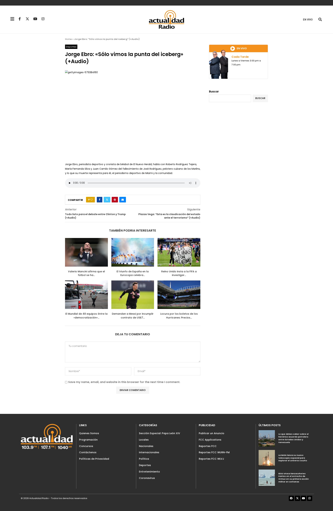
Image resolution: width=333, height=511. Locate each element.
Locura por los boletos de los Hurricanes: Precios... (179, 315)
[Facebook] (291, 498)
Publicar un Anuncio (211, 433)
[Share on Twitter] (107, 199)
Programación (88, 439)
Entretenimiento (149, 471)
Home (68, 39)
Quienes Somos (89, 433)
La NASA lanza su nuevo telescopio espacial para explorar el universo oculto (292, 458)
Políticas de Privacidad (94, 459)
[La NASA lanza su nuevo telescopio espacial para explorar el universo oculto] (267, 458)
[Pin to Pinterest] (115, 199)
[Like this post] (91, 199)
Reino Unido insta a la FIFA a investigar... (179, 273)
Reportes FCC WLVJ (211, 459)
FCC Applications (210, 439)
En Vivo (308, 19)
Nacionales (146, 446)
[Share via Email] (122, 199)
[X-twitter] (27, 19)
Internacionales (149, 452)
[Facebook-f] (19, 19)
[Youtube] (35, 19)
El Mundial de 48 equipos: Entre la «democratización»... (86, 315)
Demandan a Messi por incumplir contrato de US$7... (132, 315)
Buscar (214, 91)
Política (144, 459)
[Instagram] (43, 19)
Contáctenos (87, 452)
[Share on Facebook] (99, 199)
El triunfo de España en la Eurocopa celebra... (133, 273)
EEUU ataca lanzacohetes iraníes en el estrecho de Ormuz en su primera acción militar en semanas (293, 477)
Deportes (145, 465)
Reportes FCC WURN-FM (214, 452)
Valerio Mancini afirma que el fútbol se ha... (86, 273)
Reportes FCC (208, 446)
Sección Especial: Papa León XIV (159, 433)
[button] (320, 19)
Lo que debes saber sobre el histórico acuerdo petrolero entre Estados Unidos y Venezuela (293, 438)
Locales (144, 439)
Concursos (86, 446)
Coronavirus (147, 478)
